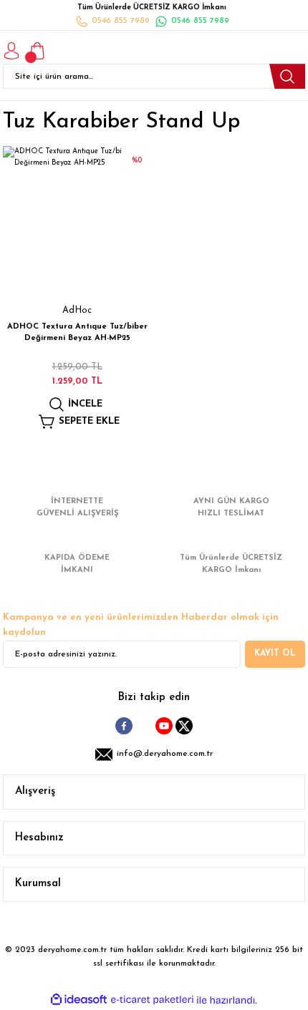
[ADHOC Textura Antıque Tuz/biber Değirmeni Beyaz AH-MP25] (77, 220)
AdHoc (77, 310)
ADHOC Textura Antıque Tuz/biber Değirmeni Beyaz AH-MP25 (77, 332)
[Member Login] (11, 50)
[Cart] (37, 50)
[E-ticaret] (152, 1000)
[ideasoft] (78, 1000)
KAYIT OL (275, 653)
